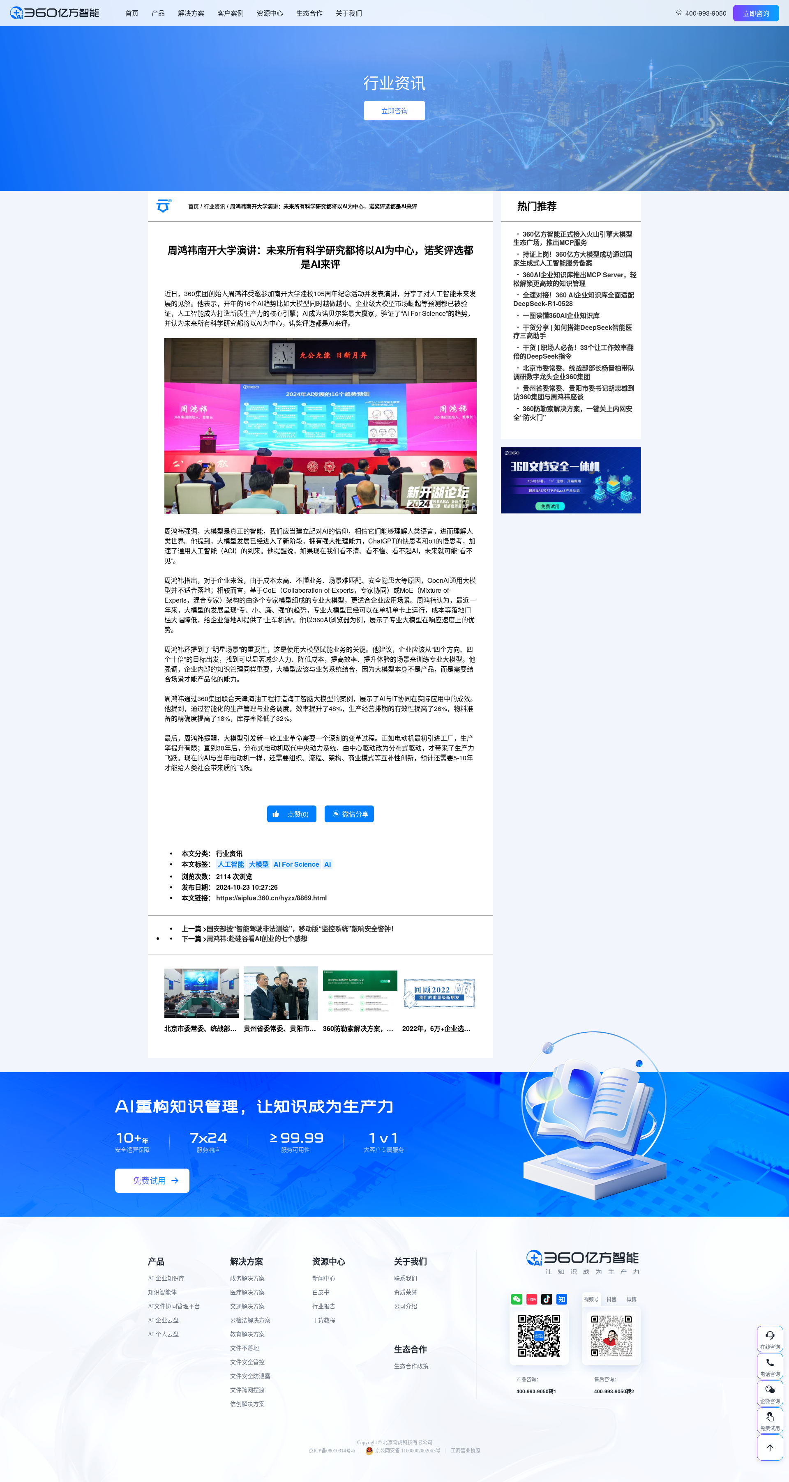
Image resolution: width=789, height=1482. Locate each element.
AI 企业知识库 (166, 1278)
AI (327, 864)
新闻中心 (323, 1278)
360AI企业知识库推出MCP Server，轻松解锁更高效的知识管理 (575, 279)
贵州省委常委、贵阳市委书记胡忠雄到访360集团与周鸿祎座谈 (573, 392)
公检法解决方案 (250, 1320)
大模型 (259, 864)
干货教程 (323, 1320)
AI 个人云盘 (163, 1334)
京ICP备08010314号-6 (332, 1451)
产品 (158, 13)
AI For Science (296, 864)
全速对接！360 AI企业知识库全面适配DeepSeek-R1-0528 (573, 299)
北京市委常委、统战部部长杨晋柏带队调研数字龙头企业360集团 (573, 372)
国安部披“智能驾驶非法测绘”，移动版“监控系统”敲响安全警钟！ (302, 928)
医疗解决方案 (247, 1292)
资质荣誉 (405, 1292)
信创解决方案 (247, 1404)
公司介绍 (405, 1306)
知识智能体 (162, 1292)
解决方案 (191, 13)
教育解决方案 (247, 1334)
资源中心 (270, 13)
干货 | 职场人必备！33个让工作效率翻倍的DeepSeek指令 (573, 352)
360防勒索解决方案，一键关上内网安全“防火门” (572, 413)
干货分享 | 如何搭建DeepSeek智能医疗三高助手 (572, 332)
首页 (131, 13)
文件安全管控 (247, 1362)
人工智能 (231, 864)
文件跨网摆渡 (247, 1390)
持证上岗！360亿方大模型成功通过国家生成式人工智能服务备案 (572, 258)
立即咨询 (756, 13)
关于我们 (349, 13)
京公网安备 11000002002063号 (408, 1451)
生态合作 (309, 13)
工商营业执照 (465, 1451)
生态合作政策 (411, 1366)
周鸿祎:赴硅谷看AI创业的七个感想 (257, 938)
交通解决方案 (247, 1306)
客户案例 (230, 13)
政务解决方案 (247, 1278)
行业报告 (323, 1306)
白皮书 (321, 1292)
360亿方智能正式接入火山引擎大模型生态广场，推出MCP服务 (572, 238)
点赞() (298, 814)
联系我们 (405, 1278)
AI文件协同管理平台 (174, 1306)
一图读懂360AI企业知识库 (561, 315)
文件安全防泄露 (250, 1376)
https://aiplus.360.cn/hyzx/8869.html (271, 897)
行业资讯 (214, 206)
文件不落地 (244, 1348)
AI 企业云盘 (163, 1320)
